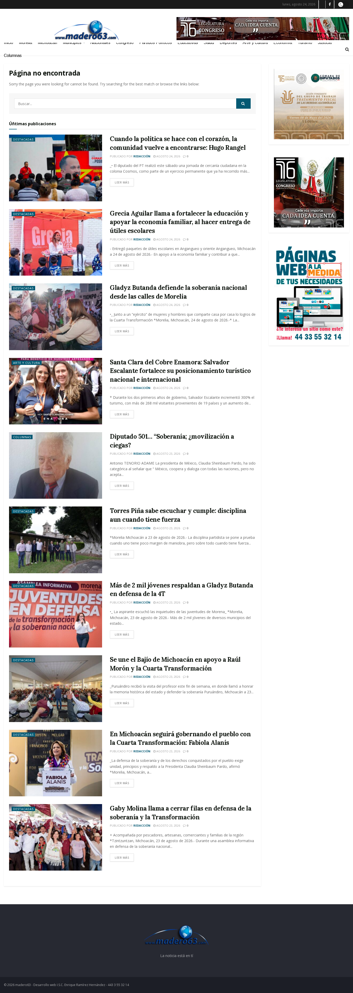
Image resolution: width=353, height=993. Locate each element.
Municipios (72, 42)
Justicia (325, 42)
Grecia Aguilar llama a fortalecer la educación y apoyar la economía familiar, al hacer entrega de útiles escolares (180, 222)
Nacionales (100, 42)
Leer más (122, 182)
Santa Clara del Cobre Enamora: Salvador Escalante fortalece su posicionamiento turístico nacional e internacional (180, 371)
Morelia (25, 42)
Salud (209, 42)
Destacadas (23, 139)
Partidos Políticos (155, 42)
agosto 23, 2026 (168, 453)
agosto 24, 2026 (168, 156)
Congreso (125, 42)
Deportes (228, 42)
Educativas (188, 42)
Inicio (8, 42)
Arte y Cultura (255, 42)
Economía (282, 42)
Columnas (13, 55)
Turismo (305, 42)
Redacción (141, 156)
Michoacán (47, 42)
